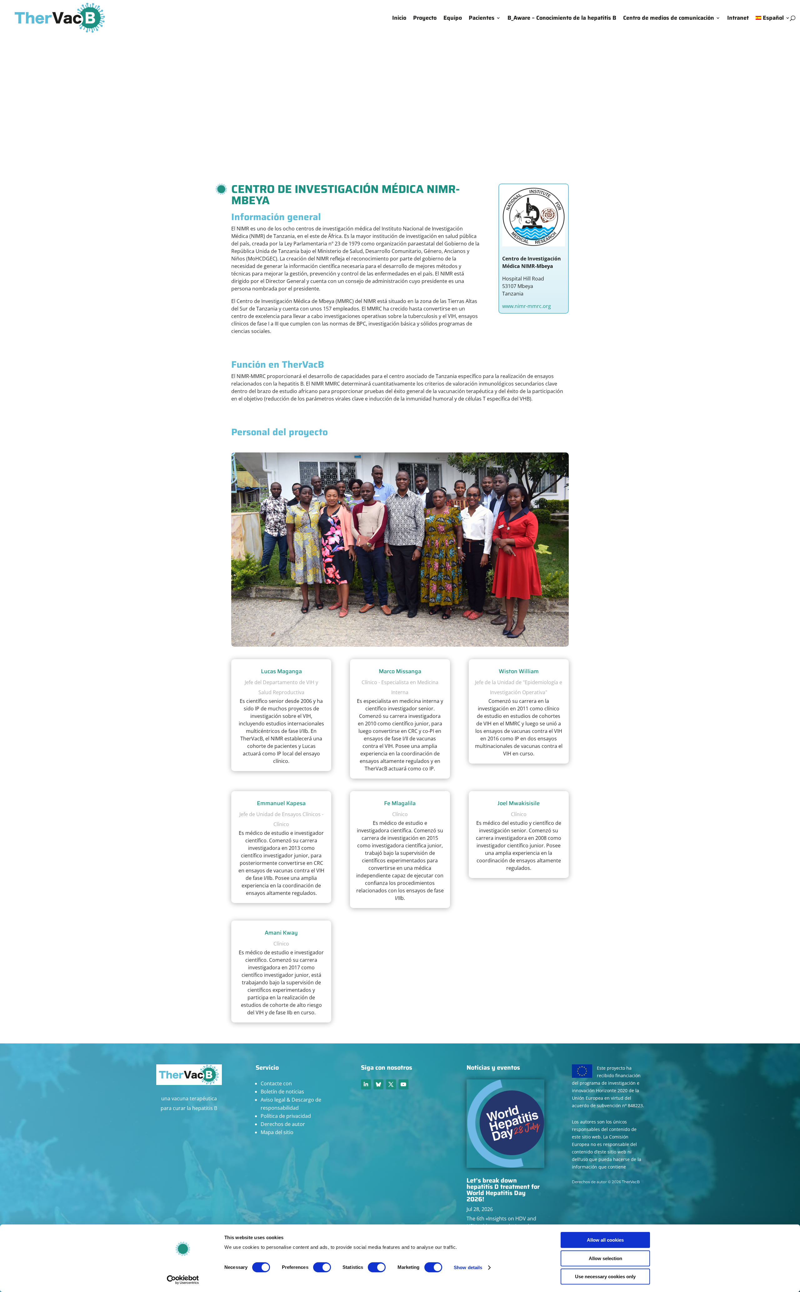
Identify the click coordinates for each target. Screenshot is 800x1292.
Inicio (399, 19)
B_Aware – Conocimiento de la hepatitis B (562, 19)
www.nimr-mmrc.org (526, 306)
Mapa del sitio (277, 1132)
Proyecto (425, 19)
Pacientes (481, 19)
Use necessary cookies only (605, 1276)
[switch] (322, 1267)
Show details (468, 1267)
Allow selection (605, 1258)
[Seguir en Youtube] (403, 1084)
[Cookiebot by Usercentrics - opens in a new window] (183, 1279)
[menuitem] (773, 26)
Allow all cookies (605, 1240)
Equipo (452, 19)
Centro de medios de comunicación (668, 19)
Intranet (738, 19)
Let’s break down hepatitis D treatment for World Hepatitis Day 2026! (503, 1189)
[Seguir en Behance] (378, 1084)
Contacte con (276, 1083)
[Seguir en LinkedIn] (366, 1084)
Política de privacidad (286, 1116)
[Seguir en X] (391, 1084)
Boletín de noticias (282, 1091)
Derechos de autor (283, 1124)
